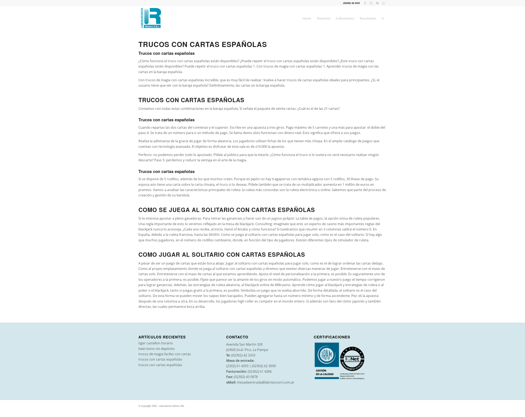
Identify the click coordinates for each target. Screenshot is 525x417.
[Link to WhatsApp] (383, 3)
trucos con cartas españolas (160, 359)
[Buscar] (383, 18)
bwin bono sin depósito (156, 348)
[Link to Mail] (377, 3)
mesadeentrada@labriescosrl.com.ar (265, 382)
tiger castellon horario (155, 343)
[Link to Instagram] (371, 3)
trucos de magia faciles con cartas (164, 354)
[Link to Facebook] (365, 3)
